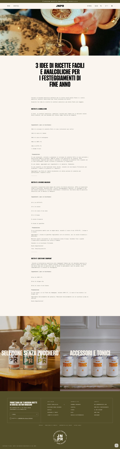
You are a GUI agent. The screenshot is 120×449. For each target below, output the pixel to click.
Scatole (49, 409)
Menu (8, 5)
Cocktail (16, 5)
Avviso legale (77, 425)
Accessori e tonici (52, 412)
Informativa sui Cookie (65, 425)
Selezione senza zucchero (54, 407)
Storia (89, 5)
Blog (96, 5)
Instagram (96, 415)
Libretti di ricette (52, 415)
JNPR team (96, 412)
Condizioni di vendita (51, 425)
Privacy (41, 425)
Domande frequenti (76, 404)
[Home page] (60, 6)
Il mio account (98, 409)
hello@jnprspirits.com (100, 404)
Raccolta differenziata (77, 415)
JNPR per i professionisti (101, 407)
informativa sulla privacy (25, 418)
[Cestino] (112, 5)
